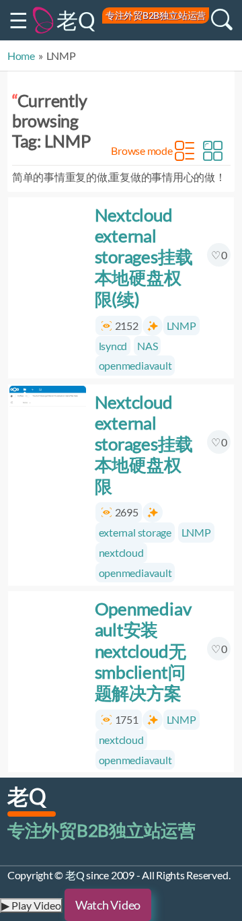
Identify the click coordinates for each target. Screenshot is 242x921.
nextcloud (120, 552)
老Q (75, 20)
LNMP (181, 325)
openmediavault (134, 365)
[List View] (184, 151)
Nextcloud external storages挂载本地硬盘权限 (143, 444)
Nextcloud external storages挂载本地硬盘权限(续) (143, 257)
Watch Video (107, 904)
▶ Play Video (31, 905)
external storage (134, 532)
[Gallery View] (212, 151)
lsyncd (112, 345)
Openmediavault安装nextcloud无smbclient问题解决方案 (142, 651)
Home (21, 55)
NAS (147, 345)
